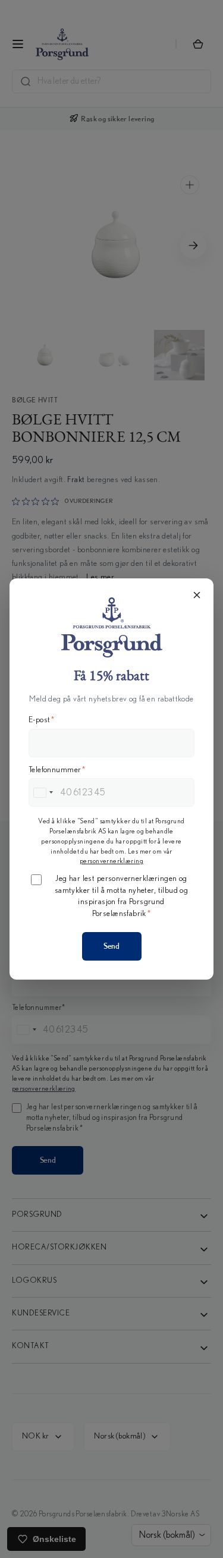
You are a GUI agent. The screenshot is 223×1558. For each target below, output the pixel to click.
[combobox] (42, 792)
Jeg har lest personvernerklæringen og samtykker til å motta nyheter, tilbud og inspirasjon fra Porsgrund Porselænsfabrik (122, 896)
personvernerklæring (111, 860)
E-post (42, 720)
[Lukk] (196, 595)
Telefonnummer (57, 770)
